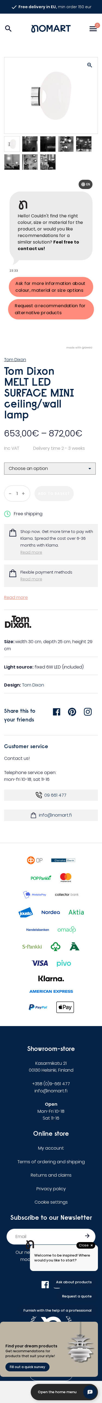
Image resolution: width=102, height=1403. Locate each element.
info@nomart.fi (55, 815)
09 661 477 (55, 795)
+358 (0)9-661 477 (51, 1084)
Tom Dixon (15, 359)
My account (51, 1148)
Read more (31, 552)
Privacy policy (51, 1189)
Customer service (26, 746)
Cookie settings (51, 1202)
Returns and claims (51, 1175)
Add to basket (54, 493)
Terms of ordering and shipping (51, 1162)
